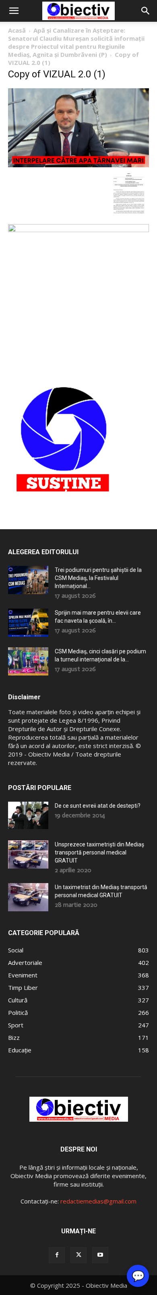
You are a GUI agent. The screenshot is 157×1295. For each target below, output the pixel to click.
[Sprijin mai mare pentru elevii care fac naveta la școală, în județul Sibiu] (28, 623)
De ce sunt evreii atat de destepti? (97, 805)
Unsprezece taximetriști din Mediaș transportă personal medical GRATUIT (99, 852)
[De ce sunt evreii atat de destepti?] (28, 815)
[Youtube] (100, 1255)
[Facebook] (57, 1255)
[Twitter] (78, 1255)
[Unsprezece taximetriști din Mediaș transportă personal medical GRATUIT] (28, 854)
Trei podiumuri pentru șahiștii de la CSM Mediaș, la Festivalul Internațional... (98, 578)
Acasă (17, 30)
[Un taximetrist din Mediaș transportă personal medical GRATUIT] (28, 897)
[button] (14, 11)
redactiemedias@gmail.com (98, 1201)
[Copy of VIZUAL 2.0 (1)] (78, 165)
